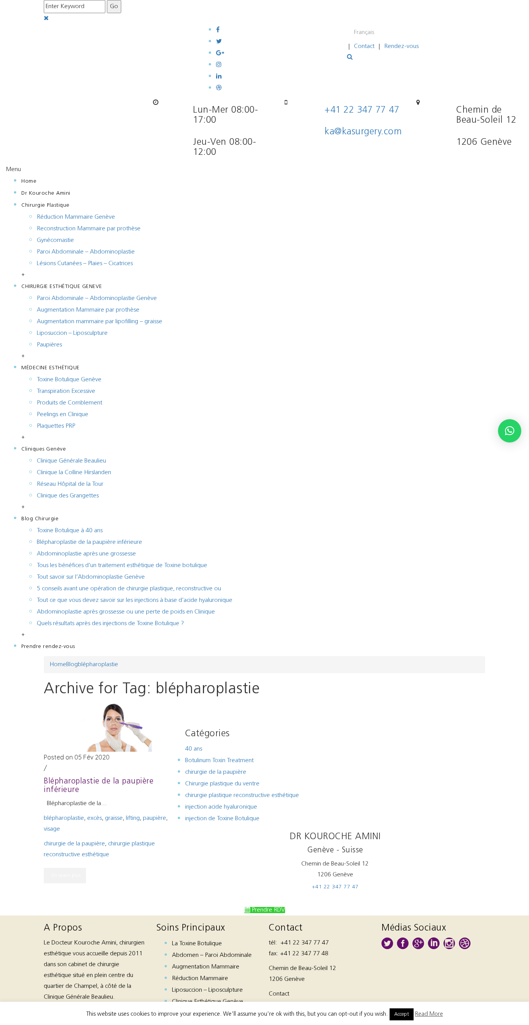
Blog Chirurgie (39, 519)
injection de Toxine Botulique (222, 819)
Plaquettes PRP (56, 426)
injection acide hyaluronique (221, 807)
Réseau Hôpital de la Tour (70, 484)
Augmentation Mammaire (205, 967)
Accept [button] (401, 1014)
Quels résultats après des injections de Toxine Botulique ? (110, 623)
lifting (133, 818)
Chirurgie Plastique (45, 205)
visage (52, 829)
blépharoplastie (98, 665)
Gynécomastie (55, 240)
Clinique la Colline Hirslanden (74, 473)
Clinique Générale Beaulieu (71, 461)
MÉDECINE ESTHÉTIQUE (50, 368)
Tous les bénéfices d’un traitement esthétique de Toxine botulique (122, 565)
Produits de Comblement (69, 403)
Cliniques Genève (43, 449)
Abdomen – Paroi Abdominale (212, 955)
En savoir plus (66, 875)
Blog (72, 665)
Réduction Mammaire (200, 978)
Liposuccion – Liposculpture (72, 333)
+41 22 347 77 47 (362, 110)
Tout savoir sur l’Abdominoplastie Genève (91, 577)
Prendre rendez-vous (48, 647)
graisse (114, 818)
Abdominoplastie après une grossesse (86, 554)
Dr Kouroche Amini (45, 193)
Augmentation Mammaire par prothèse (88, 310)
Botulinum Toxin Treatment (219, 761)
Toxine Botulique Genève (69, 380)
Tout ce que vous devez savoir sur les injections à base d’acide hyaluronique (134, 600)
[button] (509, 430)
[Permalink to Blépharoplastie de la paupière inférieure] (114, 726)
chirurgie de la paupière (74, 844)
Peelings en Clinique (62, 414)
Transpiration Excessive (66, 391)
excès (94, 818)
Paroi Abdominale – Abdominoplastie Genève (97, 298)
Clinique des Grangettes (68, 496)
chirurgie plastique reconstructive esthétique (242, 795)
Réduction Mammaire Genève (76, 217)
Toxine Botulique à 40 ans (70, 531)
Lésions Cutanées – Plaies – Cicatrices (85, 264)
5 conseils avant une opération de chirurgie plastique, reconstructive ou (129, 589)
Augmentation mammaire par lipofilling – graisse (99, 322)
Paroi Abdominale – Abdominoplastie (86, 252)
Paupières (49, 345)
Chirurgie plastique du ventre (222, 784)
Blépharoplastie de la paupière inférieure (89, 542)
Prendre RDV (267, 910)
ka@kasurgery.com (363, 132)
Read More (429, 1014)
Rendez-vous (401, 46)
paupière (154, 818)
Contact (364, 46)
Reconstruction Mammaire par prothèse (89, 229)
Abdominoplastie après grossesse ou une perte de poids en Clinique (126, 612)
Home (28, 181)
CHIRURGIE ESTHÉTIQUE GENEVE (61, 287)
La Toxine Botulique (197, 944)
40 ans (193, 749)
